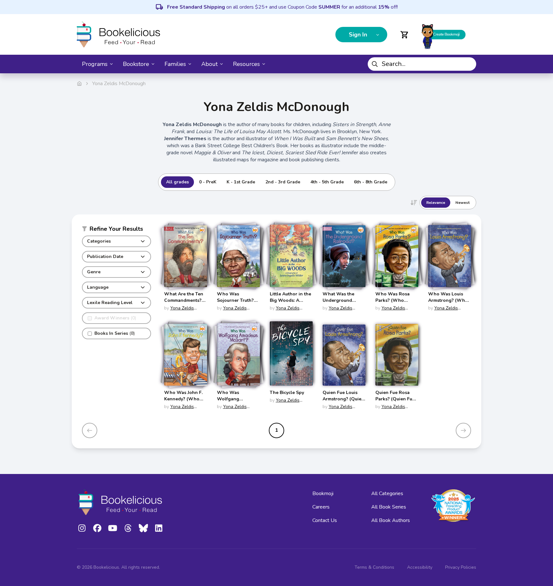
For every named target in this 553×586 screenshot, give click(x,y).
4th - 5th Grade (327, 182)
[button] (116, 230)
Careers (321, 506)
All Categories (387, 493)
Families (175, 64)
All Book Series (388, 506)
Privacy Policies (460, 567)
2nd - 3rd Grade (282, 182)
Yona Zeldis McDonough (179, 311)
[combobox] (422, 64)
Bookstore (136, 64)
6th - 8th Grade (370, 182)
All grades (177, 182)
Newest (462, 202)
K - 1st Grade (241, 182)
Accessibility (419, 567)
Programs (95, 64)
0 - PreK (207, 182)
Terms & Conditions (374, 567)
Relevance (435, 202)
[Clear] (468, 64)
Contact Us (324, 520)
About (209, 64)
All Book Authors (390, 520)
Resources (246, 64)
